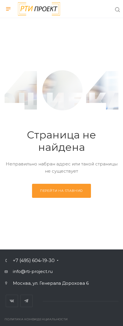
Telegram (26, 301)
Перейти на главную (61, 191)
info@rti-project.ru (33, 271)
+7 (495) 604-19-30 (34, 260)
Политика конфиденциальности (36, 319)
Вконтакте (12, 301)
